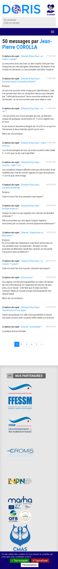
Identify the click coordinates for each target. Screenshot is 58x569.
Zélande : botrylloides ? (31, 327)
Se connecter (10, 20)
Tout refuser (41, 560)
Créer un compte (11, 23)
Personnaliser (29, 565)
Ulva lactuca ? (27, 277)
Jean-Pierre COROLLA (27, 44)
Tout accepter (20, 560)
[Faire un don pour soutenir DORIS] (51, 10)
